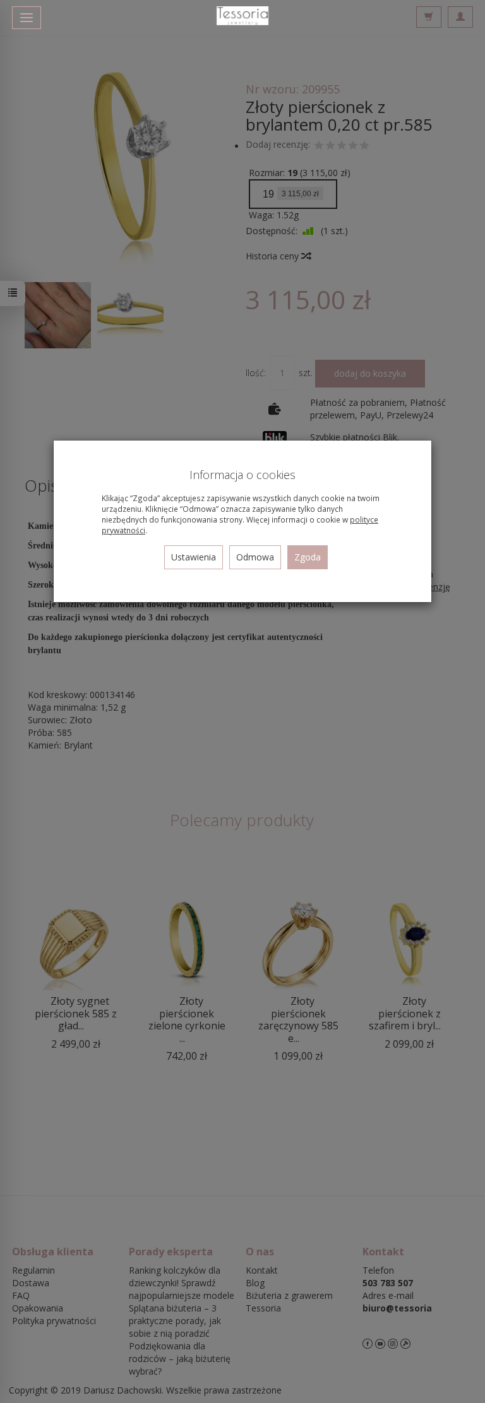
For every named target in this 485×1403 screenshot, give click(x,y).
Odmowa (255, 557)
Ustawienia (193, 557)
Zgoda (307, 557)
